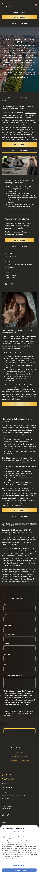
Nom (6, 604)
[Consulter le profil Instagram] (11, 284)
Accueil (13, 98)
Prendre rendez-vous (19, 23)
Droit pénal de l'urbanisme (19, 761)
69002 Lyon (18, 266)
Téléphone (8, 625)
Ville (5, 665)
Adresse (7, 644)
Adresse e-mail (10, 634)
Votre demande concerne (13, 675)
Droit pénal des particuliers (19, 756)
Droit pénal (20, 98)
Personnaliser (20, 865)
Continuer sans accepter (9, 858)
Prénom (6, 615)
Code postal (8, 654)
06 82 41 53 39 (19, 13)
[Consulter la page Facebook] (6, 284)
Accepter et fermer (20, 870)
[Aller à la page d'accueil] (6, 5)
